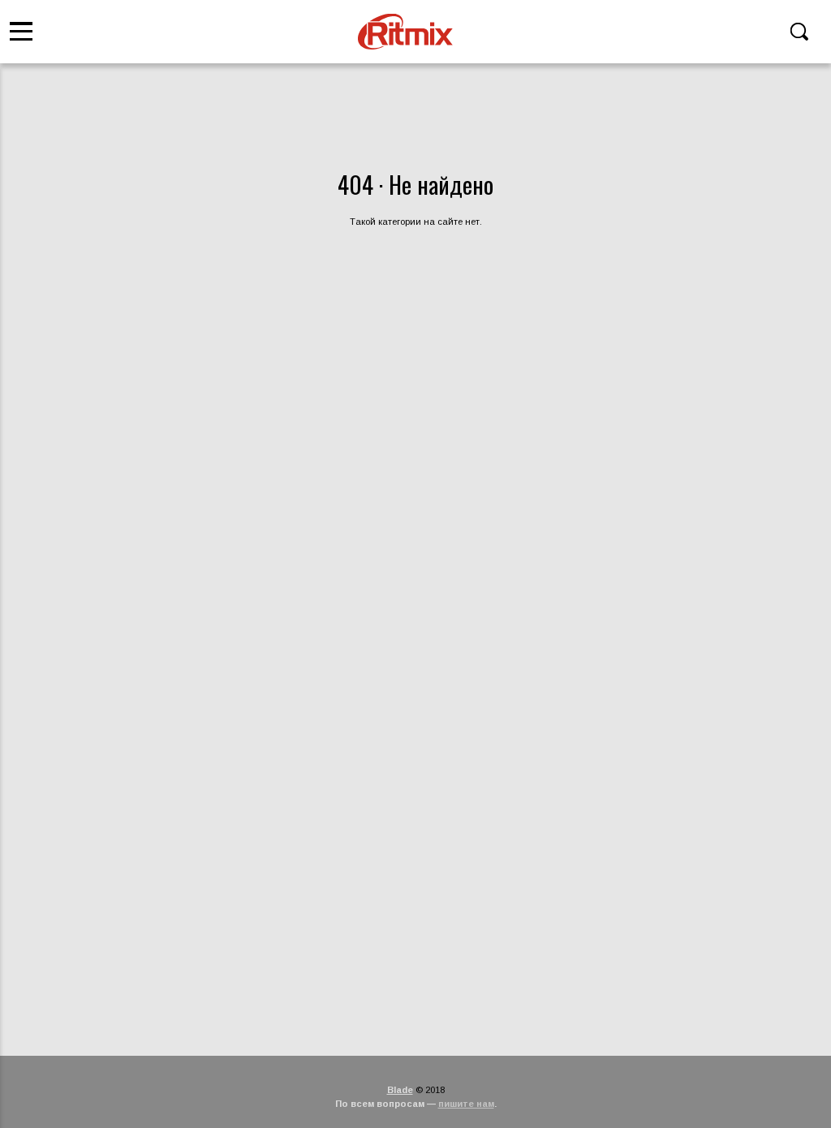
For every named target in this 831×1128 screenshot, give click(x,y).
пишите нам (466, 1104)
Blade (400, 1090)
